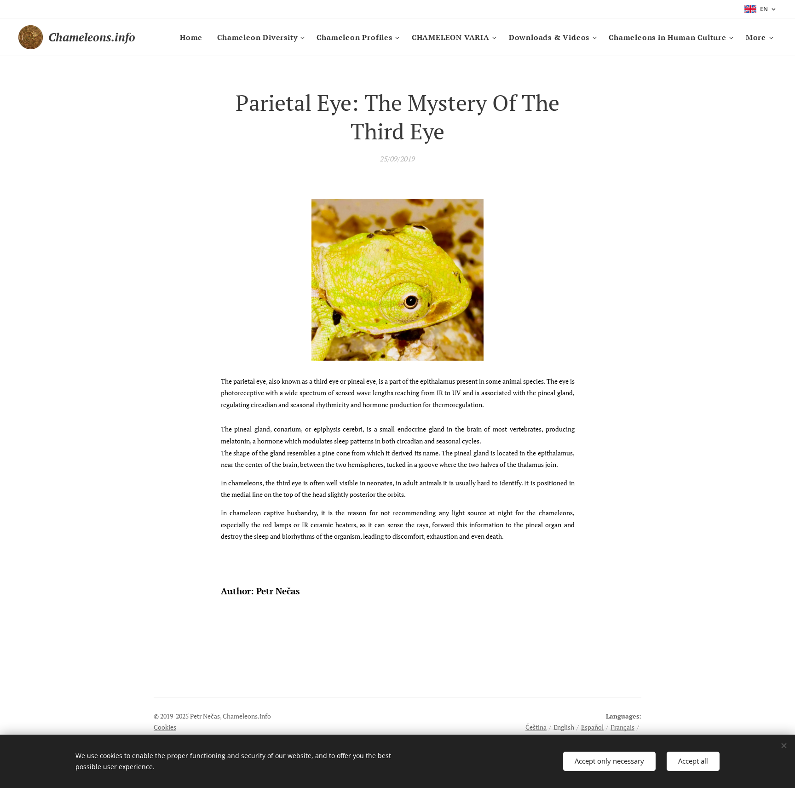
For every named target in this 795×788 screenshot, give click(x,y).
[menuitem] (194, 37)
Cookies (165, 727)
